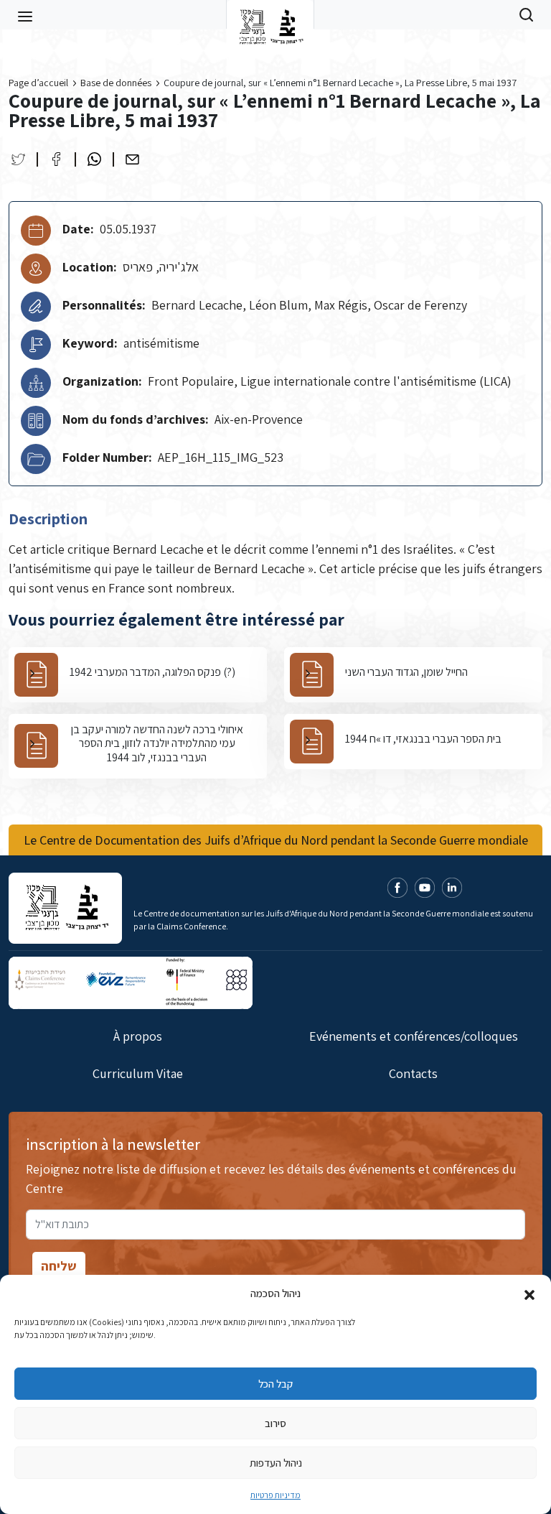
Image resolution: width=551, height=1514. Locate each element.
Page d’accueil (38, 82)
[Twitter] (18, 159)
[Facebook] (56, 159)
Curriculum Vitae (138, 1073)
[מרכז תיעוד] (270, 14)
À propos (137, 1036)
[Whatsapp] (94, 159)
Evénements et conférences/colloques (413, 1036)
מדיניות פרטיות (275, 1495)
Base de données (115, 82)
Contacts (413, 1073)
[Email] (132, 159)
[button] (529, 1293)
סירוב (275, 1423)
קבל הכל (275, 1383)
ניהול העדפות (276, 1462)
